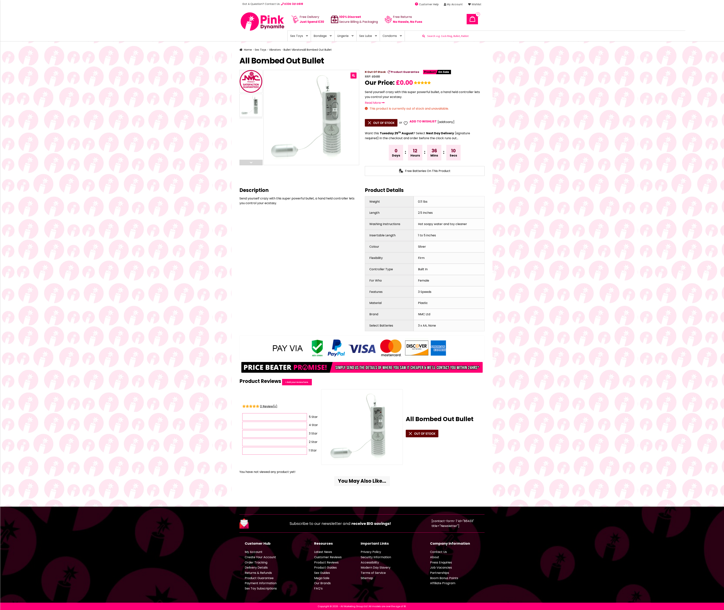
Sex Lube (365, 36)
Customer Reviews (328, 557)
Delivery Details (256, 567)
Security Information (376, 557)
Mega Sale (321, 578)
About (434, 557)
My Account (454, 4)
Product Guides (325, 567)
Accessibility (370, 562)
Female (423, 280)
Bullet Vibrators (293, 50)
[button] (353, 76)
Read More (373, 103)
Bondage (320, 36)
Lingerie (343, 36)
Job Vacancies (441, 567)
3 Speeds (424, 292)
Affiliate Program (442, 583)
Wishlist (476, 4)
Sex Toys (296, 36)
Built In (423, 269)
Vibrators (275, 50)
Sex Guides (322, 573)
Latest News (323, 552)
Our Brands (322, 583)
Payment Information (261, 583)
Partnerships (439, 573)
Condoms (390, 36)
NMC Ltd (424, 314)
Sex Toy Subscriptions (261, 588)
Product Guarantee (404, 72)
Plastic (423, 303)
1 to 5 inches (427, 235)
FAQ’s (318, 588)
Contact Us (438, 552)
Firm (421, 258)
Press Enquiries (441, 562)
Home (248, 50)
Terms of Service (373, 573)
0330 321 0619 (293, 4)
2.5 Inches (425, 213)
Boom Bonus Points (444, 578)
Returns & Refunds (258, 573)
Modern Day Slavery (375, 567)
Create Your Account (260, 557)
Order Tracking (256, 562)
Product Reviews (326, 562)
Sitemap (367, 578)
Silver (422, 246)
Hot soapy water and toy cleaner (442, 224)
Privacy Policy (371, 552)
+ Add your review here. (297, 382)
